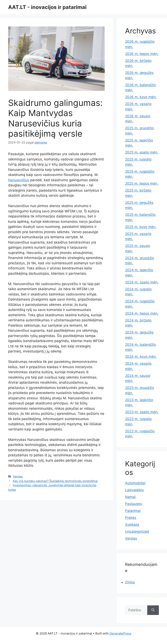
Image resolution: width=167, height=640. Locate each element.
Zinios (130, 582)
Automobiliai (135, 483)
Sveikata (132, 525)
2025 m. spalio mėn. (141, 152)
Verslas (18, 476)
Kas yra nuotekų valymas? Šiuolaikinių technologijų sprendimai (55, 481)
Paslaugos (133, 504)
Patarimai (133, 511)
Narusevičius (18, 180)
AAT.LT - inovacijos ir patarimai (47, 7)
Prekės (130, 518)
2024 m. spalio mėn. (141, 282)
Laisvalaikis (134, 490)
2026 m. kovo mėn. (141, 97)
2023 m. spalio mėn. (141, 412)
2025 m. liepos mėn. (141, 183)
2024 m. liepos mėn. (141, 313)
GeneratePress (120, 633)
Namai (130, 497)
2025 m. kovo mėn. (140, 227)
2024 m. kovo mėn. (141, 357)
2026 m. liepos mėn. (141, 54)
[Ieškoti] (153, 610)
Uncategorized (137, 531)
